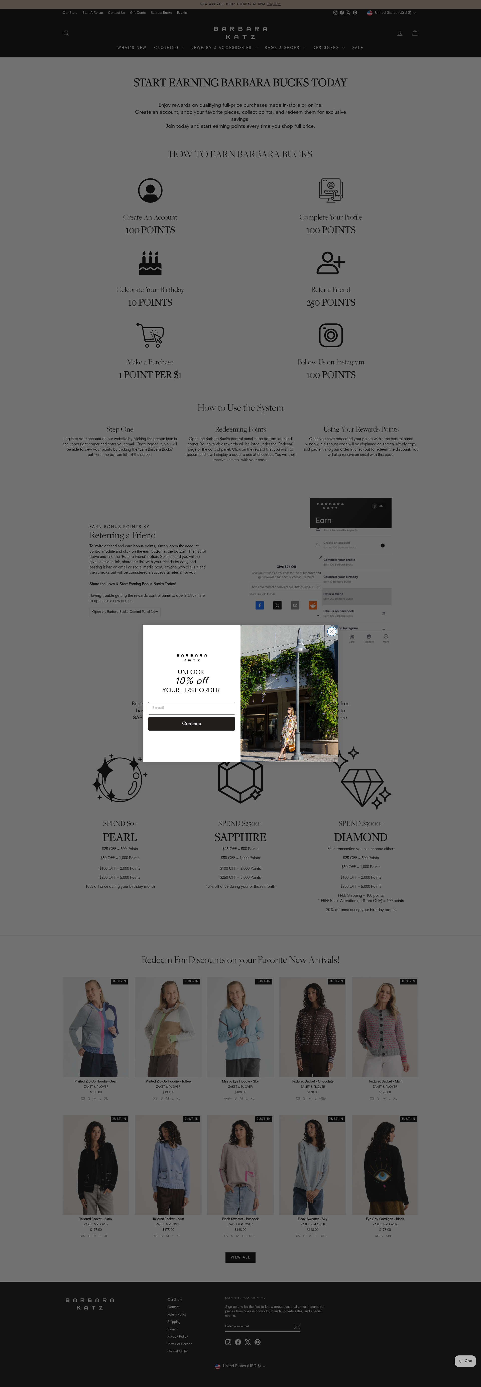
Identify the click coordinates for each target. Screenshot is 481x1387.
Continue (191, 724)
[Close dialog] (331, 631)
